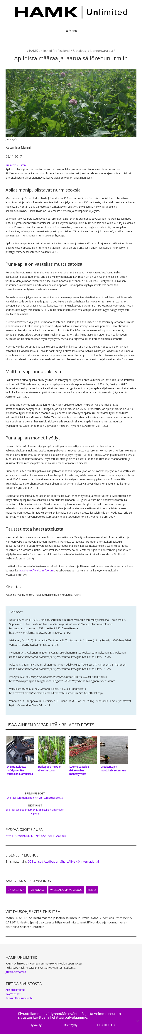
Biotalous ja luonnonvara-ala (93, 51)
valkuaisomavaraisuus (66, 889)
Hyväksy (36, 1025)
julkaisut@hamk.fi (16, 972)
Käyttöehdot (13, 994)
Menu (73, 31)
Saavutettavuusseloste (19, 998)
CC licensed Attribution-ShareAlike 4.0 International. (63, 861)
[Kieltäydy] (137, 1021)
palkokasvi (37, 889)
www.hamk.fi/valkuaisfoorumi (36, 570)
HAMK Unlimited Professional (49, 51)
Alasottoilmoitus (15, 989)
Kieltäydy (70, 1025)
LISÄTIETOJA (106, 1025)
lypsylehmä (16, 889)
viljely (91, 889)
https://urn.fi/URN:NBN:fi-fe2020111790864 (36, 836)
